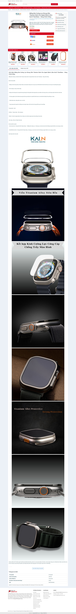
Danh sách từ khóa (36, 602)
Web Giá (28, 611)
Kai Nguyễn (36, 18)
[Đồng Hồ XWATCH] (13, 591)
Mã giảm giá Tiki (36, 603)
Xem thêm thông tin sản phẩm (38, 568)
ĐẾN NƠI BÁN (34, 30)
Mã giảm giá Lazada (36, 605)
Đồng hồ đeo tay (18, 7)
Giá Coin (31, 611)
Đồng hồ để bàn (37, 7)
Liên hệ (34, 608)
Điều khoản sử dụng (36, 595)
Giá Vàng (24, 611)
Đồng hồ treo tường (46, 7)
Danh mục (35, 598)
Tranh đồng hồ (45, 598)
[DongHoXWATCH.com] (12, 4)
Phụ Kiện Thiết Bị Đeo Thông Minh (25, 9)
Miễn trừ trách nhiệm (36, 596)
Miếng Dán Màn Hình (34, 9)
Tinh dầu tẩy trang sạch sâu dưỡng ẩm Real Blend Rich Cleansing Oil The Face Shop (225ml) (27, 584)
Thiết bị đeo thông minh (27, 7)
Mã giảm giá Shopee (36, 606)
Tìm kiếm (55, 4)
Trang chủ (11, 7)
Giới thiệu (13, 68)
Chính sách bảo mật (36, 593)
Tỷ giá (15, 611)
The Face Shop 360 (19, 611)
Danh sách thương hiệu (37, 599)
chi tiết (24, 68)
